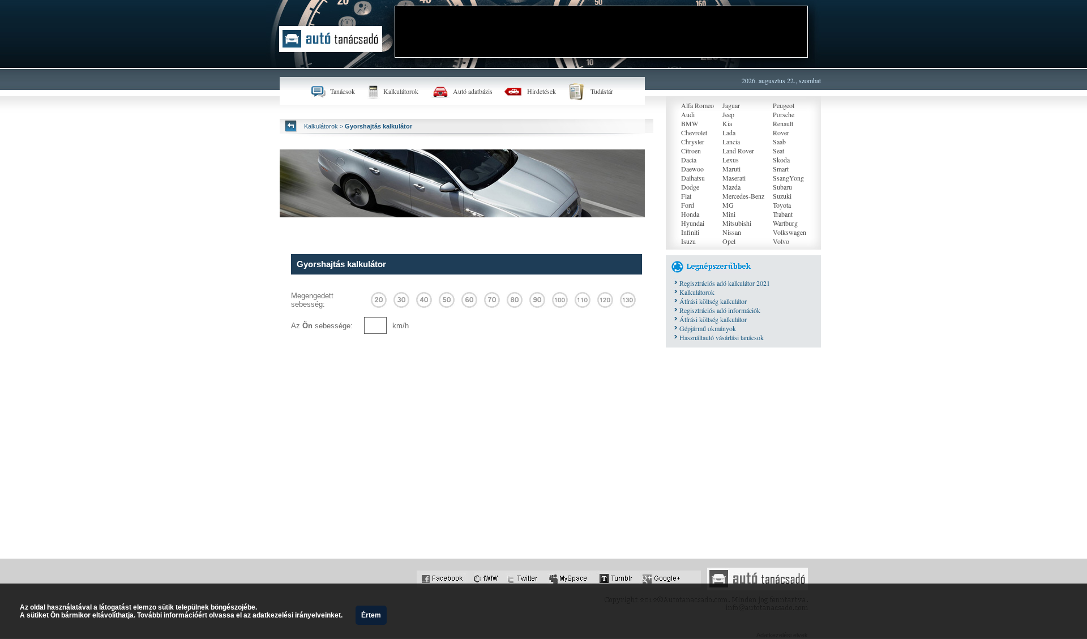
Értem (371, 615)
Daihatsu (693, 177)
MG (728, 204)
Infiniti (690, 232)
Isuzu (688, 241)
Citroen (691, 150)
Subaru (782, 186)
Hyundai (692, 223)
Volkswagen (789, 232)
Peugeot (783, 105)
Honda (690, 213)
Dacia (688, 159)
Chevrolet (694, 132)
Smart (781, 168)
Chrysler (692, 141)
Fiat (686, 195)
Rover (781, 132)
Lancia (731, 141)
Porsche (783, 114)
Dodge (690, 186)
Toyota (782, 204)
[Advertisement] (601, 31)
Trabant (783, 213)
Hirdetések (541, 91)
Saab (779, 141)
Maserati (734, 177)
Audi (688, 114)
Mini (728, 213)
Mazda (731, 186)
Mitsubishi (736, 223)
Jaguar (731, 105)
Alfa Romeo (697, 105)
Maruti (731, 168)
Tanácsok (342, 91)
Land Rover (738, 150)
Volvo (781, 241)
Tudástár (601, 91)
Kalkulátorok (400, 91)
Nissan (731, 232)
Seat (778, 150)
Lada (728, 132)
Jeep (728, 114)
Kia (727, 123)
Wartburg (785, 223)
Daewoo (692, 168)
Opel (728, 241)
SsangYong (788, 177)
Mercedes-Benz (743, 195)
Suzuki (782, 195)
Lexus (730, 159)
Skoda (781, 159)
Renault (783, 123)
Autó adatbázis (473, 91)
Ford (687, 204)
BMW (689, 123)
